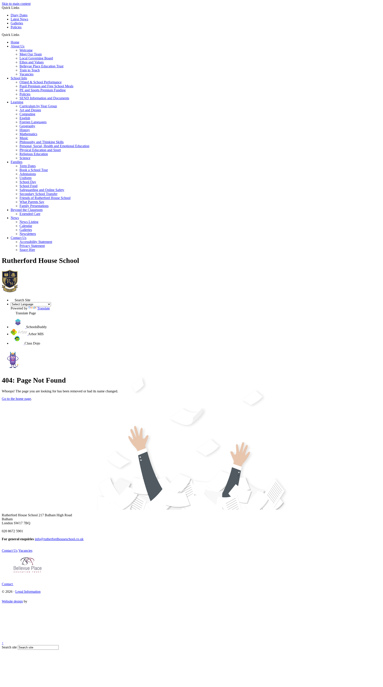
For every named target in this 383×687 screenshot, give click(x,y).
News (15, 218)
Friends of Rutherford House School (45, 198)
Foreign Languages (33, 122)
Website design (12, 601)
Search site (9, 647)
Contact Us (18, 238)
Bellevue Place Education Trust (41, 66)
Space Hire (27, 250)
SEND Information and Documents (44, 98)
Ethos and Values (32, 62)
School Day (28, 182)
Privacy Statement (32, 246)
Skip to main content (16, 4)
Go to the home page (16, 399)
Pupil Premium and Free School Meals (46, 86)
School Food (28, 186)
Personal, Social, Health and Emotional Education (54, 146)
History (25, 130)
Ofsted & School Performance (41, 82)
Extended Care (30, 214)
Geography (27, 126)
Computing (27, 114)
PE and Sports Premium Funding (43, 90)
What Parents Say (32, 202)
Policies (16, 27)
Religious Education (34, 154)
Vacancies (26, 74)
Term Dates (28, 166)
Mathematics (28, 134)
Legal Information (28, 591)
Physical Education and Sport (40, 150)
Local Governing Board (36, 58)
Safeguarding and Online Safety (42, 190)
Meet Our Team (31, 54)
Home (15, 42)
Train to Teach (30, 70)
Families (16, 162)
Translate (43, 308)
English (25, 118)
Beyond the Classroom (27, 210)
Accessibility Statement (36, 242)
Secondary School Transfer (38, 194)
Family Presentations (34, 206)
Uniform (25, 178)
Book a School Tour (34, 170)
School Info (19, 78)
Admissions (28, 174)
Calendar (26, 226)
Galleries (17, 23)
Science (25, 158)
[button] (21, 34)
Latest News (19, 19)
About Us (17, 46)
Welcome (26, 50)
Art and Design (30, 110)
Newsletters (28, 234)
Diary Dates (19, 15)
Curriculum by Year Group (38, 106)
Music (24, 138)
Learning (17, 102)
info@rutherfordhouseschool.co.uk (59, 539)
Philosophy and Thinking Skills (42, 142)
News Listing (29, 222)
